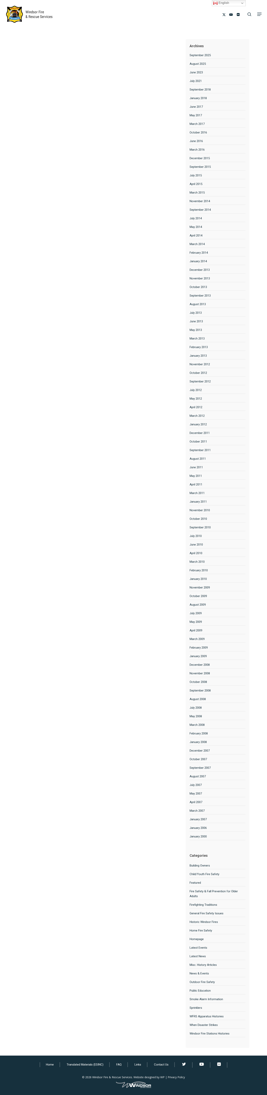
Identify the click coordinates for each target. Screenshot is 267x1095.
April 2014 (196, 235)
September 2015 (200, 167)
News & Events (199, 973)
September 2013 (200, 295)
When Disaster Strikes (204, 1025)
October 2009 (198, 596)
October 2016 (198, 132)
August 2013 (198, 304)
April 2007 (196, 802)
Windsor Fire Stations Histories (209, 1033)
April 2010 (196, 553)
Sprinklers (196, 1008)
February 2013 (199, 347)
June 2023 (196, 72)
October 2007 (198, 759)
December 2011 (200, 433)
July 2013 (196, 313)
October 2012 (198, 373)
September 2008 (200, 690)
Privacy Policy (176, 1077)
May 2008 (196, 716)
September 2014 (200, 210)
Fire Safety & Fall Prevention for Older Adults (214, 894)
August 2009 (198, 604)
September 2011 (200, 450)
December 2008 (200, 665)
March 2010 (197, 561)
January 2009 (198, 656)
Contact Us (161, 1064)
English (223, 2)
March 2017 (197, 124)
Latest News (198, 956)
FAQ (119, 1064)
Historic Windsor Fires (204, 922)
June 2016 (196, 141)
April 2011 (196, 484)
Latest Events (198, 947)
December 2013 (200, 270)
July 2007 (196, 785)
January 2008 (198, 742)
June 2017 (196, 106)
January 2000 (198, 836)
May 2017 (196, 115)
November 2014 (200, 201)
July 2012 (196, 390)
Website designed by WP (149, 1077)
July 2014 (196, 218)
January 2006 (198, 828)
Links (137, 1064)
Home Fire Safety (201, 930)
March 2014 (197, 244)
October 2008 (198, 682)
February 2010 (199, 570)
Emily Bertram (52, 91)
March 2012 (197, 416)
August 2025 (198, 64)
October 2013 (198, 287)
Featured (195, 882)
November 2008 (200, 673)
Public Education (200, 990)
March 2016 (197, 149)
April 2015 (196, 184)
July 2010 (196, 536)
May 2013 (196, 330)
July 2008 (196, 707)
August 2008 (198, 699)
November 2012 (200, 364)
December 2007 (200, 750)
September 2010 (200, 527)
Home (50, 1064)
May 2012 (196, 398)
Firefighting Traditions (203, 905)
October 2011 (198, 441)
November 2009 (200, 587)
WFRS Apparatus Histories (207, 1016)
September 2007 (200, 768)
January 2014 (198, 261)
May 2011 (196, 476)
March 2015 (197, 192)
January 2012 (198, 424)
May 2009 (196, 622)
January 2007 (198, 819)
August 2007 (198, 776)
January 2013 (198, 355)
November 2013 (200, 278)
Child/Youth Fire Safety (204, 874)
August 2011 (198, 458)
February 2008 (199, 733)
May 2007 (196, 793)
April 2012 (196, 407)
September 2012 (200, 381)
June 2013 (196, 321)
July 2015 (196, 175)
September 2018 (200, 89)
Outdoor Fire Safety (202, 982)
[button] (259, 14)
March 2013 (197, 338)
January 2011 (198, 501)
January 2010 (198, 579)
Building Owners (200, 865)
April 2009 (196, 630)
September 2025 (200, 55)
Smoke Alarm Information (206, 999)
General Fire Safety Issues (206, 913)
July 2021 (196, 81)
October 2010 (198, 519)
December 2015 (200, 158)
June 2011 (196, 467)
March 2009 (197, 639)
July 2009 (196, 613)
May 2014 (196, 227)
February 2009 (199, 647)
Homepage (197, 939)
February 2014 (199, 252)
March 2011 (197, 493)
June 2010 (196, 544)
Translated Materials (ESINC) (85, 1064)
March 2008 (197, 725)
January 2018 (198, 98)
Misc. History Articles (203, 965)
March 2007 (197, 810)
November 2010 (200, 510)
